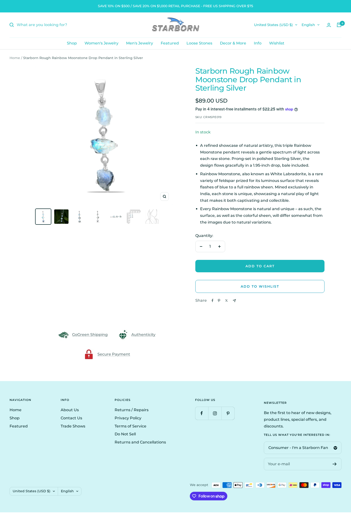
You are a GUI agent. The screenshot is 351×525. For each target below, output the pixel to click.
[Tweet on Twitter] (226, 300)
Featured (170, 43)
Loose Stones (199, 43)
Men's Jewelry (139, 43)
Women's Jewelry (101, 43)
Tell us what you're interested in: (297, 435)
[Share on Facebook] (212, 300)
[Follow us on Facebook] (201, 413)
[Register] (335, 464)
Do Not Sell (125, 434)
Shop (72, 43)
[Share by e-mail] (234, 300)
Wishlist (276, 43)
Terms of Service (130, 426)
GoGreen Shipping (90, 334)
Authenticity (143, 334)
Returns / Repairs (132, 410)
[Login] (329, 25)
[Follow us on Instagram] (214, 413)
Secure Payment (113, 354)
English (308, 24)
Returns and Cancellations (140, 442)
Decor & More (233, 43)
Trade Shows (73, 426)
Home (15, 58)
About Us (70, 410)
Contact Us (71, 418)
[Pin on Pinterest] (219, 300)
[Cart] (339, 25)
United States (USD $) (273, 24)
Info (257, 43)
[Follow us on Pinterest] (227, 413)
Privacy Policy (128, 418)
